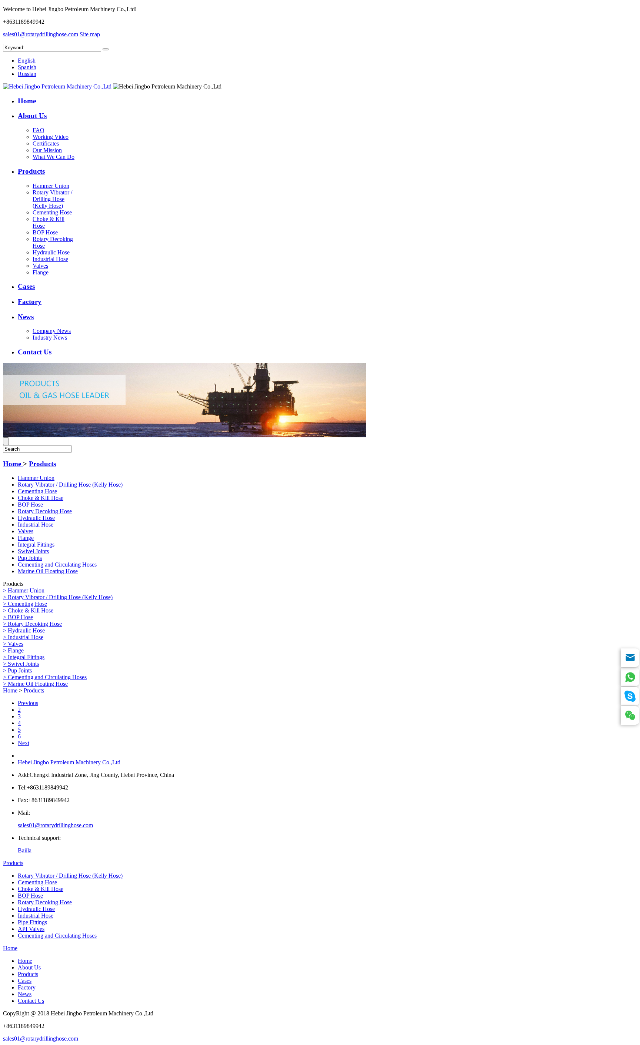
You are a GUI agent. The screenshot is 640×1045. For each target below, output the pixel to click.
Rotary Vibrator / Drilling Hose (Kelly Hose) (52, 199)
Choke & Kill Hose (40, 498)
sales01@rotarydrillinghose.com (40, 34)
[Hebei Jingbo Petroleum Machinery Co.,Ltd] (57, 86)
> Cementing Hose (25, 604)
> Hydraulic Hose (24, 630)
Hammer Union (51, 186)
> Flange (13, 650)
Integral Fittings (36, 544)
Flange (41, 272)
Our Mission (47, 150)
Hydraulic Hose (51, 252)
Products (31, 171)
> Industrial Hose (23, 637)
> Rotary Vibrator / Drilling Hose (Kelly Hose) (58, 597)
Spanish (27, 67)
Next (23, 743)
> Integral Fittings (23, 657)
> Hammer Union (23, 590)
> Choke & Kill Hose (28, 610)
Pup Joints (30, 558)
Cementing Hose (52, 212)
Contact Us (34, 352)
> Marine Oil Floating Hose (35, 684)
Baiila (24, 850)
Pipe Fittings (32, 922)
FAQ (38, 130)
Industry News (50, 337)
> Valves (13, 644)
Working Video (51, 137)
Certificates (46, 143)
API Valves (31, 929)
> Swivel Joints (21, 664)
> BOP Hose (18, 617)
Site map (90, 34)
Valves (40, 266)
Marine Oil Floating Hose (48, 571)
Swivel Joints (33, 551)
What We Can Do (53, 157)
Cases (26, 286)
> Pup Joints (17, 670)
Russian (27, 74)
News (26, 317)
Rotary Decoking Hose (45, 511)
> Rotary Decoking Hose (32, 624)
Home (27, 101)
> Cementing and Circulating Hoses (45, 677)
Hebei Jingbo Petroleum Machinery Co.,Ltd (69, 762)
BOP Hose (45, 232)
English (27, 60)
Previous (28, 703)
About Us (32, 116)
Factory (29, 302)
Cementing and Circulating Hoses (57, 564)
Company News (52, 331)
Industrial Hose (50, 259)
